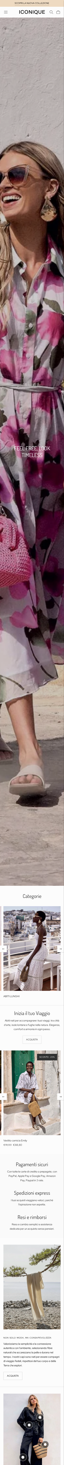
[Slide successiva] (60, 949)
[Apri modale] (40, 1417)
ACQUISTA (32, 1039)
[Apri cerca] (51, 12)
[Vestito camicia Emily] (32, 1092)
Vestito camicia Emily (15, 1140)
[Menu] (5, 12)
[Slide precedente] (3, 949)
